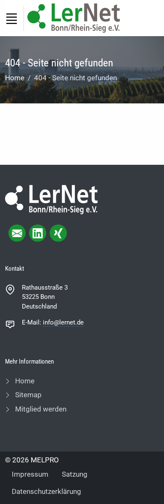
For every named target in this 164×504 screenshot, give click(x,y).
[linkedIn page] (37, 233)
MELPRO (45, 460)
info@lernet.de (63, 322)
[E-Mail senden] (17, 233)
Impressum (30, 474)
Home (14, 78)
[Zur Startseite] (73, 17)
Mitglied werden (39, 409)
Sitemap (27, 395)
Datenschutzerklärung (46, 491)
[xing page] (58, 233)
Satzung (74, 474)
